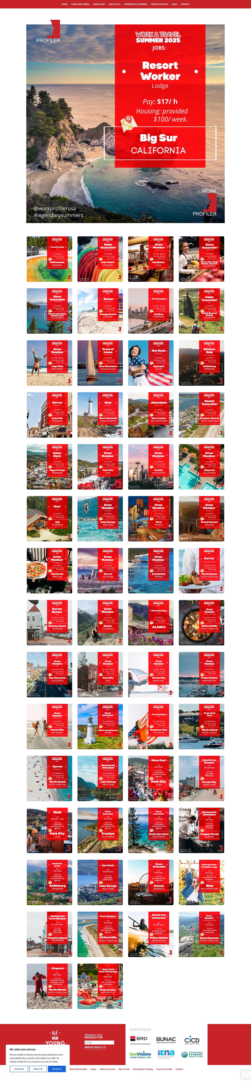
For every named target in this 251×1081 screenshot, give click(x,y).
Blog (174, 4)
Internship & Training (135, 4)
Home (64, 4)
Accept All (57, 1069)
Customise (19, 1069)
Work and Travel (80, 4)
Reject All (38, 1069)
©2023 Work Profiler (77, 1069)
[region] (38, 1060)
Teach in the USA (159, 4)
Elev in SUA (114, 4)
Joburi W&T (99, 4)
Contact (185, 4)
